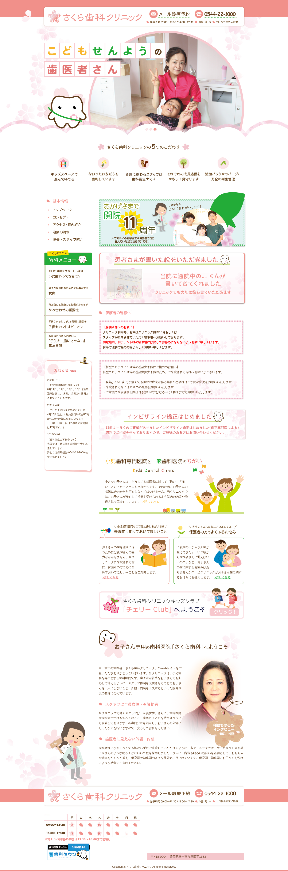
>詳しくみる (151, 501)
